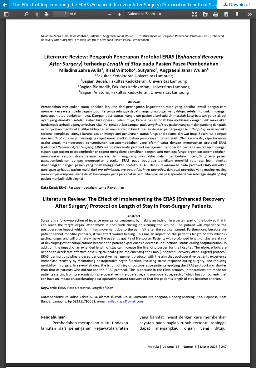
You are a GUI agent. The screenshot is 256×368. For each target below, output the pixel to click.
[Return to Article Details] (4, 4)
